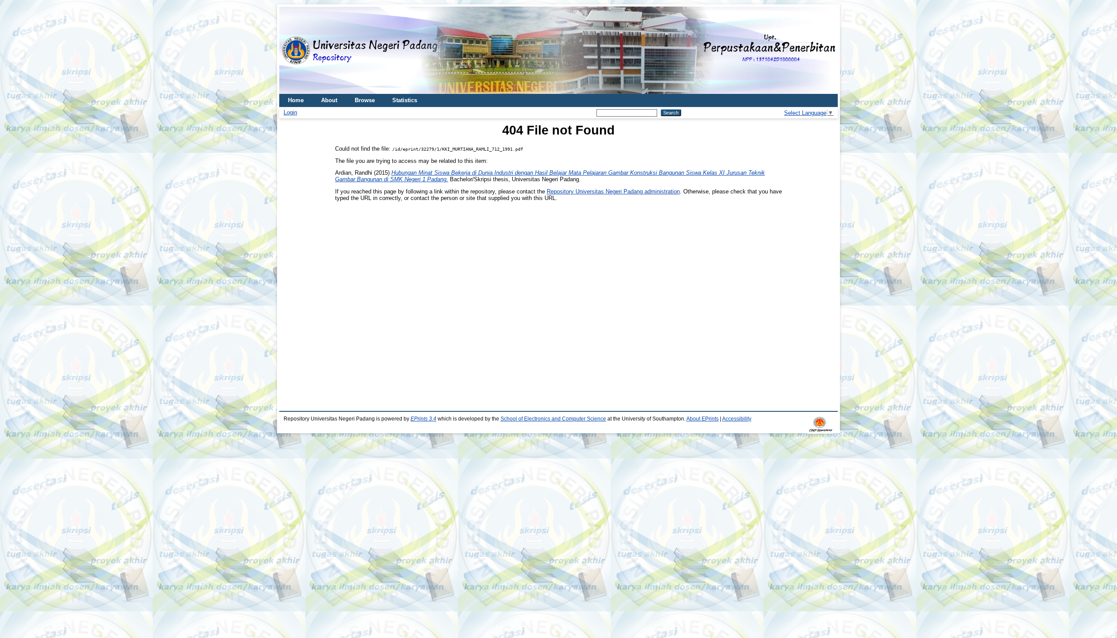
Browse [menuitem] (365, 100)
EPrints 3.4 (423, 418)
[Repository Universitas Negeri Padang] (292, 50)
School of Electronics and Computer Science (553, 418)
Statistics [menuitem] (404, 100)
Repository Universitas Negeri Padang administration (613, 191)
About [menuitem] (329, 100)
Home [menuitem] (296, 100)
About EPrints (702, 418)
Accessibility (736, 418)
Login (290, 112)
